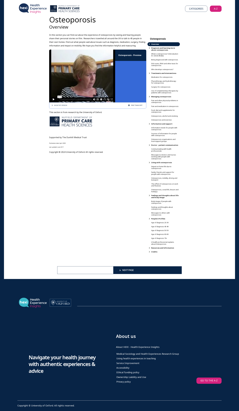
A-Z (216, 8)
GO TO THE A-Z (209, 380)
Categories (196, 8)
